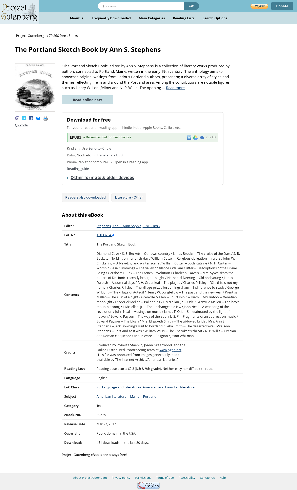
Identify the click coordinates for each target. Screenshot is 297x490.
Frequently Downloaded (111, 18)
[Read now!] (35, 110)
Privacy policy (121, 478)
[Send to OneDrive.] (201, 137)
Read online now (87, 99)
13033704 (104, 235)
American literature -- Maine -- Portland (127, 396)
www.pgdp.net (170, 350)
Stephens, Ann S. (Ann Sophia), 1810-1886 (128, 226)
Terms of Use (165, 478)
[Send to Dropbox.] (189, 137)
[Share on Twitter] (24, 118)
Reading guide (78, 168)
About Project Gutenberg (90, 478)
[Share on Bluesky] (38, 118)
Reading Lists (184, 18)
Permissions (143, 478)
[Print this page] (45, 118)
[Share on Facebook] (31, 118)
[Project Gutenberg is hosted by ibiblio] (148, 487)
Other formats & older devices (102, 177)
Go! (191, 6)
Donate (282, 6)
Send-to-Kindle (100, 148)
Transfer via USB (110, 155)
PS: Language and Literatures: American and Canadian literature (146, 387)
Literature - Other (129, 197)
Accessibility (187, 478)
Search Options (215, 18)
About (77, 18)
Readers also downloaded (85, 197)
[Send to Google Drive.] (195, 137)
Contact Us (207, 478)
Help (223, 478)
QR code (21, 125)
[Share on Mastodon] (17, 118)
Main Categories (152, 18)
